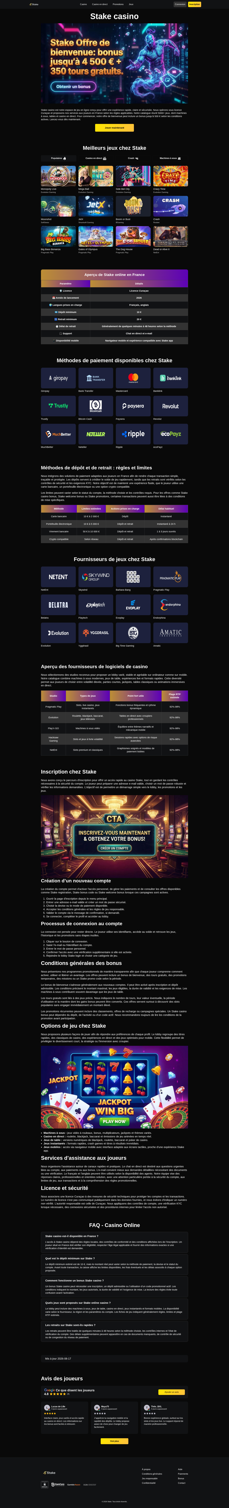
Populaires (56, 158)
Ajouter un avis (172, 1392)
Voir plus (114, 1441)
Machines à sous (168, 158)
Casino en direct (94, 158)
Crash (131, 158)
